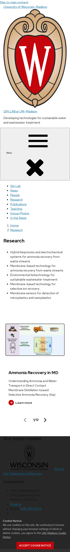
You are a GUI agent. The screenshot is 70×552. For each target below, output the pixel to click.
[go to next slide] (45, 420)
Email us (15, 504)
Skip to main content (14, 2)
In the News (18, 218)
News (14, 190)
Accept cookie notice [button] (35, 545)
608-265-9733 (30, 509)
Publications (18, 204)
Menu (9, 153)
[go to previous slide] (25, 420)
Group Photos (19, 213)
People (15, 195)
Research (16, 200)
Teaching (16, 209)
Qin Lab (15, 186)
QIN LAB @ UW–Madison (20, 111)
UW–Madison (25, 7)
